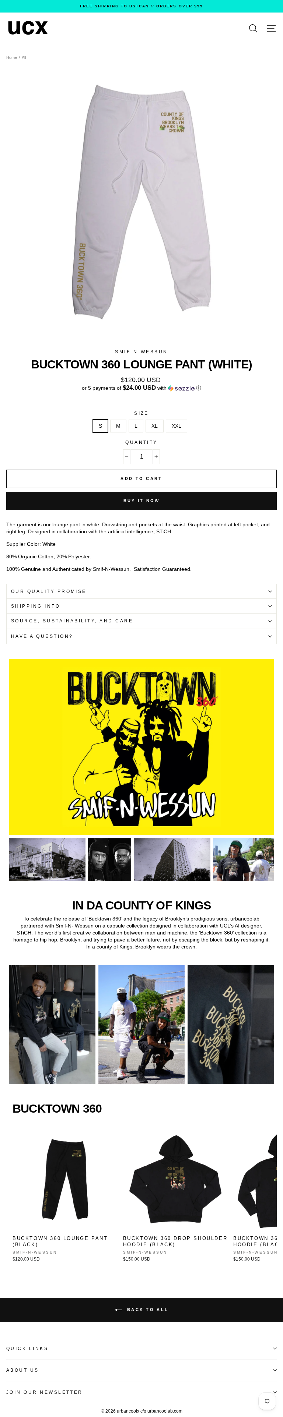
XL (154, 426)
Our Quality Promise (49, 591)
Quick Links (27, 1348)
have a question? (42, 636)
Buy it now (141, 500)
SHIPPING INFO (35, 606)
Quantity (141, 442)
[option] (141, 6)
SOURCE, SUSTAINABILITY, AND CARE (72, 621)
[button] (141, 388)
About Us (22, 1370)
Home (11, 57)
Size (141, 413)
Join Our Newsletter (44, 1392)
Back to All (147, 1309)
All (24, 57)
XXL (176, 426)
